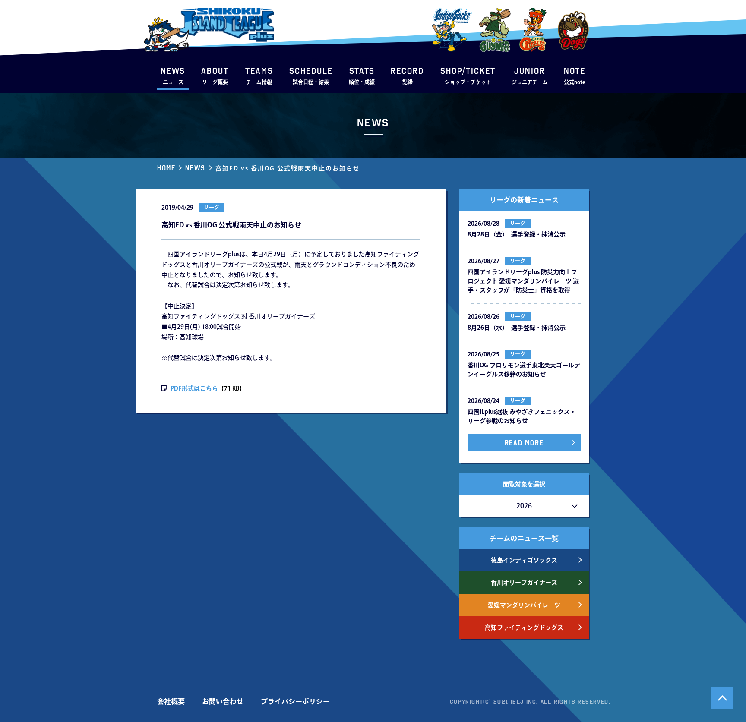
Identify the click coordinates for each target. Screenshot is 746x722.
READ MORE (524, 443)
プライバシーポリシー (295, 701)
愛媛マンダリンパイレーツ (524, 605)
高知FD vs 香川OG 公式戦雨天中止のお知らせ (287, 168)
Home (166, 168)
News (195, 168)
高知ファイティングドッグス (524, 627)
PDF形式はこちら (194, 388)
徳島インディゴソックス (524, 560)
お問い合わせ (222, 701)
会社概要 (171, 701)
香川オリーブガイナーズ (524, 583)
